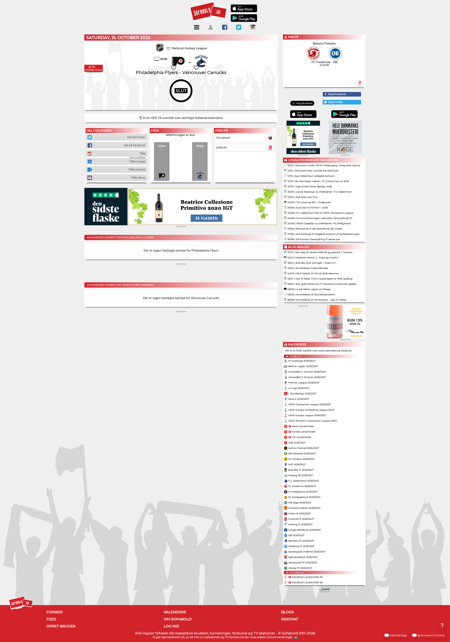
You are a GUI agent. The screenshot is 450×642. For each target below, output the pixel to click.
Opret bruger (60, 626)
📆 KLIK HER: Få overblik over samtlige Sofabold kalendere (181, 118)
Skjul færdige (398, 635)
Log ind (171, 626)
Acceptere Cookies (433, 635)
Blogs (287, 612)
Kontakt (289, 619)
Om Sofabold (178, 619)
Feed (51, 619)
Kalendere (175, 612)
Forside (54, 612)
